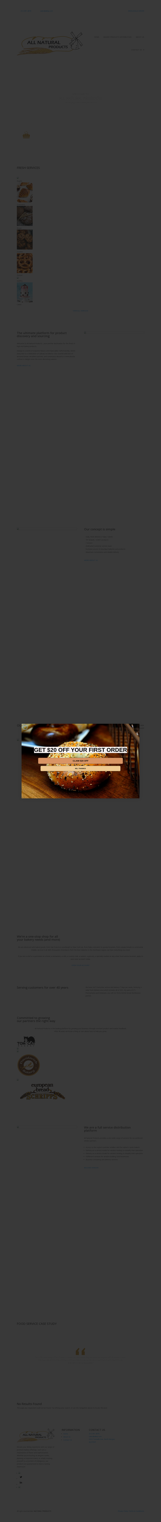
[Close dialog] (25, 727)
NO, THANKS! (80, 768)
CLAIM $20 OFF (80, 761)
